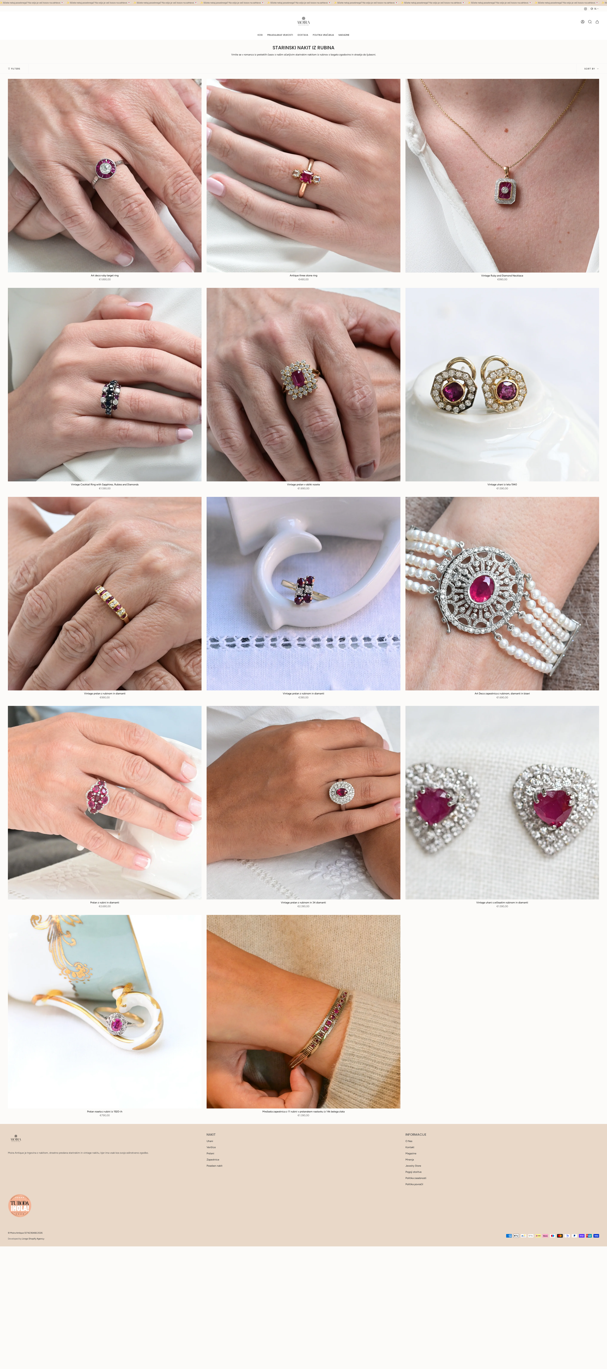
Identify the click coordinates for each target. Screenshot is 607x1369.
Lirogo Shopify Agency (33, 1238)
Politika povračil (414, 1184)
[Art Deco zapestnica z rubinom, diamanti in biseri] (502, 593)
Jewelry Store (413, 1165)
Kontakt (409, 1147)
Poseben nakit (214, 1165)
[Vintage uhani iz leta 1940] (502, 384)
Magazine (410, 1153)
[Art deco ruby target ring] (105, 175)
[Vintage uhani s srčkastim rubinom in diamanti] (502, 802)
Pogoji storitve (413, 1171)
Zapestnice (213, 1159)
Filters (15, 68)
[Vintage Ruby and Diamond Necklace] (502, 175)
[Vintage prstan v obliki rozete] (303, 384)
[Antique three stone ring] (303, 175)
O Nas (408, 1141)
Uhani (210, 1141)
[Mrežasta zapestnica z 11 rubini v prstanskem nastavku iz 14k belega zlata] (303, 1011)
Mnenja (409, 1159)
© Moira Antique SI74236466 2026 (25, 1233)
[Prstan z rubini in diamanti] (105, 802)
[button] (260, 35)
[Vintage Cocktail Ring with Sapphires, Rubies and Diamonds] (105, 384)
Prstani (210, 1153)
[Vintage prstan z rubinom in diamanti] (105, 593)
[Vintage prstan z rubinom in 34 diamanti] (303, 802)
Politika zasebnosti (415, 1178)
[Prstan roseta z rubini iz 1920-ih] (105, 1011)
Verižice (211, 1147)
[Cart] (597, 21)
